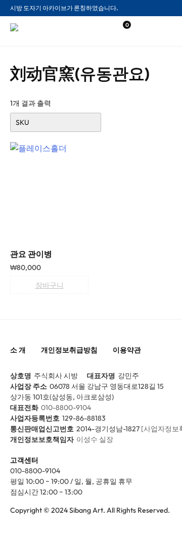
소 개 (18, 349)
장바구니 (49, 285)
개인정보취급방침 (69, 349)
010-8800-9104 (66, 407)
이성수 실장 (94, 439)
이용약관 (127, 349)
